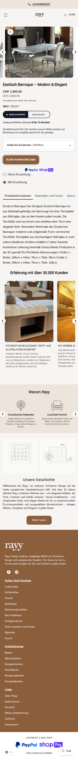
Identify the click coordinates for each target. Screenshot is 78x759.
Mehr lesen (39, 520)
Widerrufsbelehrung (16, 712)
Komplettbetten (14, 681)
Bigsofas (10, 632)
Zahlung (10, 718)
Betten (8, 652)
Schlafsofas (12, 592)
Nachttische (12, 669)
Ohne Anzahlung (19, 174)
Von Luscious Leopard (39, 753)
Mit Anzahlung (17, 182)
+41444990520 (41, 4)
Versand (10, 707)
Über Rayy (11, 695)
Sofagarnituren (14, 620)
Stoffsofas (11, 603)
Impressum (11, 724)
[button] (6, 15)
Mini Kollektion (13, 615)
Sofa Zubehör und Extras (20, 626)
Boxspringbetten (14, 675)
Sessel (9, 597)
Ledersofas (11, 586)
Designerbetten (14, 664)
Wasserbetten (13, 658)
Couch (8, 638)
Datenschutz (12, 701)
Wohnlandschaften (16, 609)
